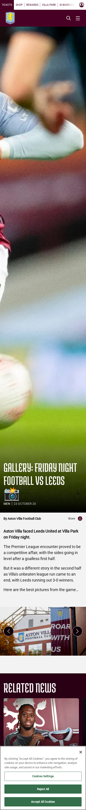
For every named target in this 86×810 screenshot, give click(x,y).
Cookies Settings (43, 776)
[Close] (81, 752)
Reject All (43, 789)
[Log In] (81, 5)
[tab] (7, 5)
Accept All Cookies (43, 801)
